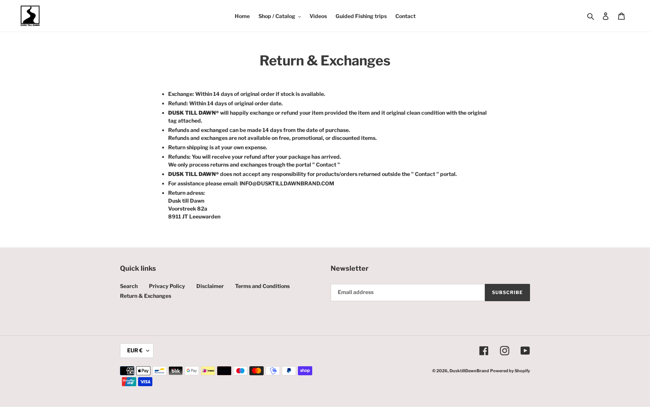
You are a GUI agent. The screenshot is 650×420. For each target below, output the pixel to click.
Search (129, 286)
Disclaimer (210, 286)
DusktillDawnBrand (469, 370)
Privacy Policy (167, 286)
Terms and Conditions (262, 286)
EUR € (135, 350)
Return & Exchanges (145, 296)
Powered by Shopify (510, 370)
